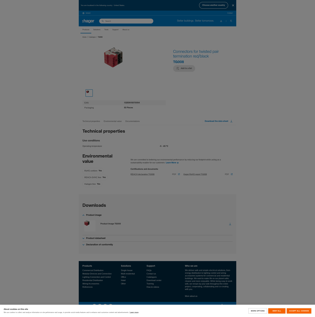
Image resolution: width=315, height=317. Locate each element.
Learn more (134, 312)
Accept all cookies (299, 311)
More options (258, 311)
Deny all (277, 311)
